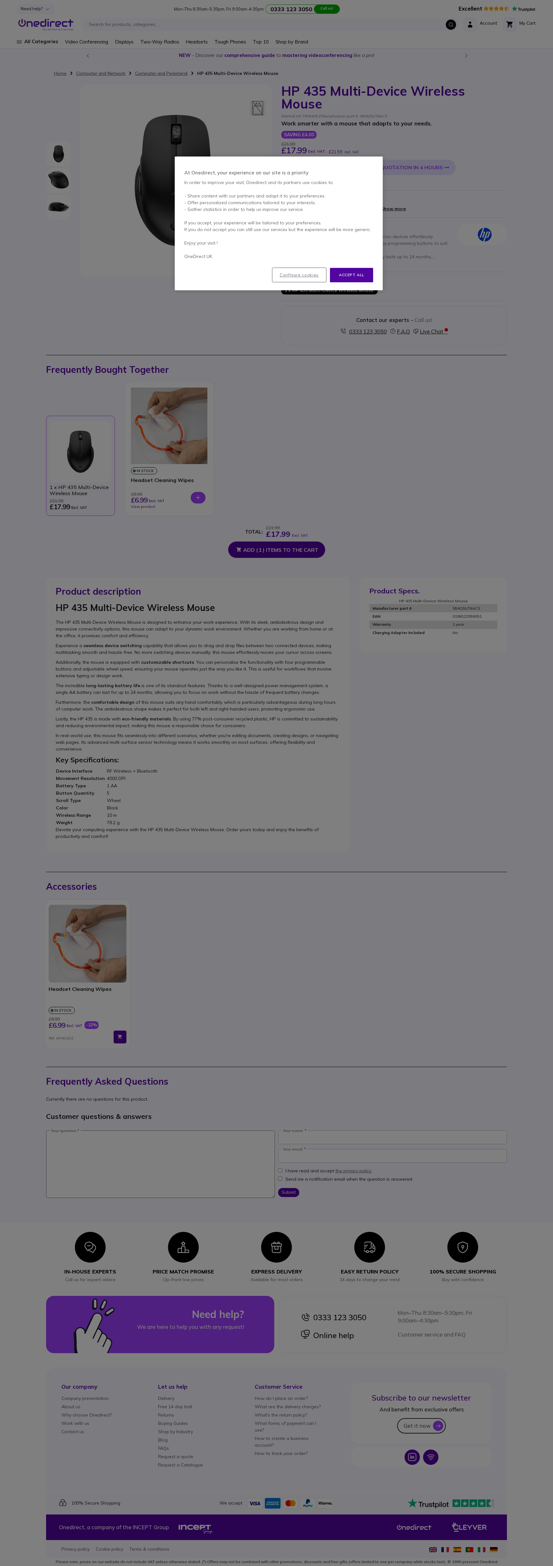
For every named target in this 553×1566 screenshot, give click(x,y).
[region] (279, 223)
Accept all (351, 274)
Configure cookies (299, 274)
